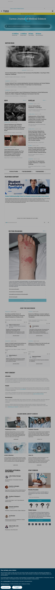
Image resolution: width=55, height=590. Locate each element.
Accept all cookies (5, 587)
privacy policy (7, 581)
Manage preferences (5, 583)
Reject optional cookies (17, 587)
